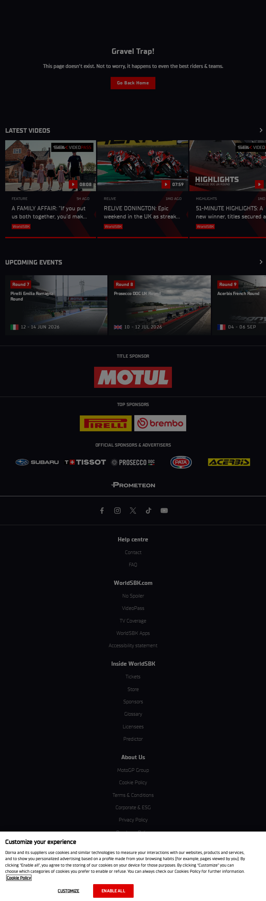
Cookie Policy (19, 877)
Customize (68, 890)
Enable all (113, 890)
